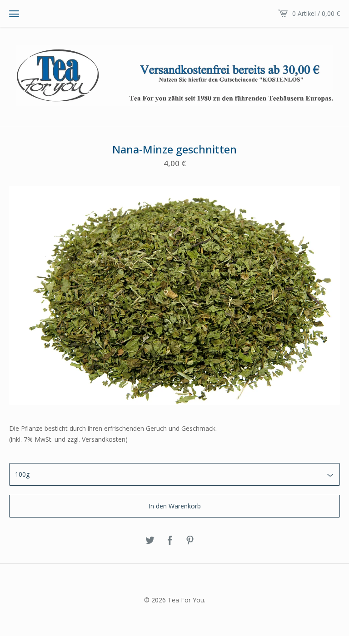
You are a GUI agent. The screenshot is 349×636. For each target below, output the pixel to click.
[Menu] (14, 13)
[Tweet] (150, 541)
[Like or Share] (169, 541)
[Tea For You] (174, 75)
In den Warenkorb (175, 506)
